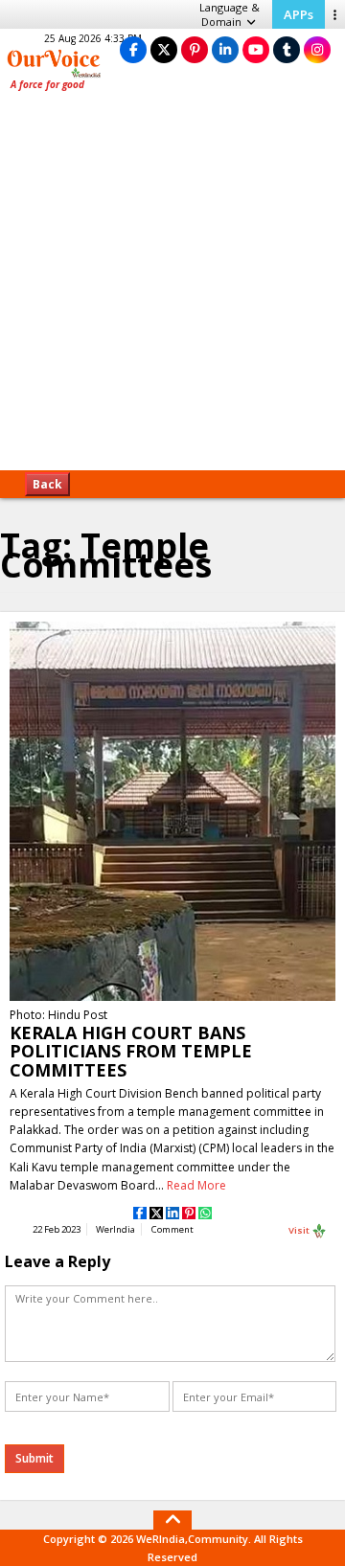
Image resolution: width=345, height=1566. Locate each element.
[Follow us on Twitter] (163, 49)
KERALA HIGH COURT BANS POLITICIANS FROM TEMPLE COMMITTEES (131, 1050)
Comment (172, 1229)
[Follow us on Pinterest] (194, 49)
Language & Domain (229, 14)
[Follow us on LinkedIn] (225, 49)
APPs (298, 14)
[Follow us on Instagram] (317, 49)
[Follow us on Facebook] (133, 49)
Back (47, 484)
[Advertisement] (172, 287)
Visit (299, 1229)
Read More (196, 1185)
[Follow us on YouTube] (255, 49)
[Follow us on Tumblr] (286, 49)
